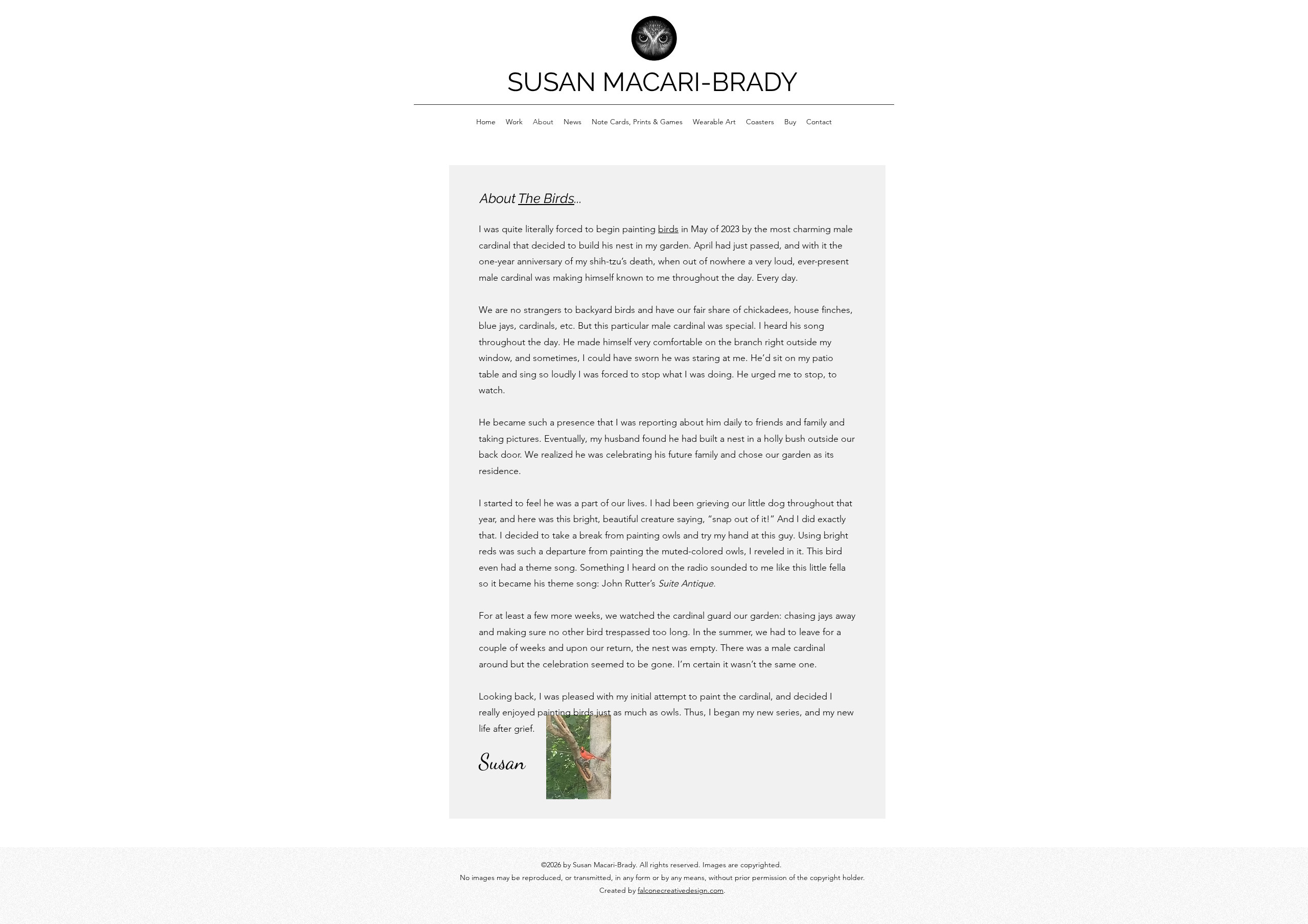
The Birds (546, 198)
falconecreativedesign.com (680, 890)
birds (668, 229)
